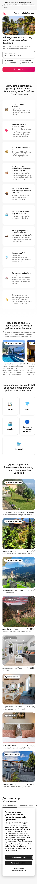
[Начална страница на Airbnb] (4, 13)
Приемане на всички (19, 857)
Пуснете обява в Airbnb (24, 13)
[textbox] (10, 62)
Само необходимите (18, 863)
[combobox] (18, 55)
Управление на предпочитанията (19, 869)
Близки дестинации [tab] (9, 805)
